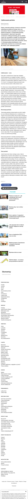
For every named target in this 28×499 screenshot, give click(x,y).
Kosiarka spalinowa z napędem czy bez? (10, 364)
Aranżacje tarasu (5, 355)
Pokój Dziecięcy (5, 375)
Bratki (2, 451)
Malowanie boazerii (5, 313)
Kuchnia (3, 331)
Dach (2, 292)
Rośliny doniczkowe (6, 349)
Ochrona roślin (4, 351)
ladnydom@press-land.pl (7, 471)
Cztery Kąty (4, 392)
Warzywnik (3, 357)
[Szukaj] (22, 1)
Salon (2, 326)
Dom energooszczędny (6, 412)
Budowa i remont (10, 16)
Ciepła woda (4, 295)
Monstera (3, 344)
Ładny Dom (3, 391)
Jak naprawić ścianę (5, 428)
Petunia (3, 452)
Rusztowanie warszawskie (7, 315)
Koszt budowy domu (6, 291)
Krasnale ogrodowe (5, 360)
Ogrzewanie (4, 403)
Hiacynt (3, 437)
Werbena (3, 454)
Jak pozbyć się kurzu (6, 425)
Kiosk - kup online (14, 7)
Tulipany (3, 442)
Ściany (2, 300)
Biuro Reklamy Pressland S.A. (8, 473)
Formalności (4, 293)
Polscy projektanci (5, 378)
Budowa (3, 16)
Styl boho (3, 337)
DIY (2, 429)
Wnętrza (21, 481)
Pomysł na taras (5, 465)
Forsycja (3, 448)
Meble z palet (4, 352)
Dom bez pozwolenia (6, 398)
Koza (2, 405)
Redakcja (3, 476)
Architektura (14, 483)
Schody (3, 286)
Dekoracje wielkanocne (6, 383)
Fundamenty (4, 298)
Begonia (3, 438)
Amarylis (3, 445)
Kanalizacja (3, 411)
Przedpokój (4, 332)
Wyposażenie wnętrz (6, 374)
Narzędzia (3, 312)
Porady (2, 284)
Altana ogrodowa (5, 346)
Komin (2, 287)
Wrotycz (3, 361)
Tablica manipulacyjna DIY (7, 431)
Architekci (3, 380)
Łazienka (3, 327)
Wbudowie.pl (4, 401)
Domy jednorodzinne (6, 462)
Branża (2, 463)
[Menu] (26, 1)
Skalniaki (3, 348)
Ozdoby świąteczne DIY (7, 377)
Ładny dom (4, 481)
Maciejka (3, 446)
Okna (2, 289)
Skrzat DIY (3, 418)
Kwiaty (2, 455)
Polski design (4, 381)
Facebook (14, 485)
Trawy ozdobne (4, 366)
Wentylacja (3, 409)
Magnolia (3, 363)
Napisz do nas (4, 474)
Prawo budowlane (5, 400)
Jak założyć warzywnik (6, 426)
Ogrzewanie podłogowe (6, 406)
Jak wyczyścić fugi (5, 423)
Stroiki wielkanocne (5, 384)
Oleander (3, 443)
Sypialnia (3, 329)
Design (24, 481)
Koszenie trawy (4, 354)
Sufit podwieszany (5, 317)
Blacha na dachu (5, 318)
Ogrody (16, 481)
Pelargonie (3, 449)
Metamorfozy (4, 335)
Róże (2, 440)
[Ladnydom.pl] (3, 1)
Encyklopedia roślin (5, 358)
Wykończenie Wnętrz (6, 309)
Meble (2, 372)
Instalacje (3, 301)
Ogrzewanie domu (5, 297)
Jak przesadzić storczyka (7, 420)
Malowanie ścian (5, 311)
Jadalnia (3, 334)
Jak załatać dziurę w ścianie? (8, 422)
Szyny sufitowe (4, 408)
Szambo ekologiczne (6, 320)
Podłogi (3, 307)
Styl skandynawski (5, 338)
